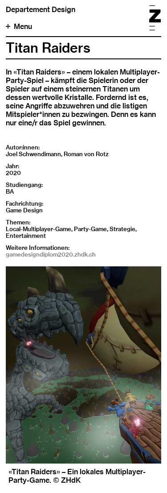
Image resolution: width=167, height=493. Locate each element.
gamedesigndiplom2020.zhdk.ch (51, 254)
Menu (23, 26)
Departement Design (40, 9)
